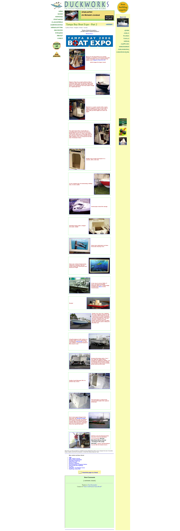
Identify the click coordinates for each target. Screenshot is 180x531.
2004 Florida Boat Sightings (76, 465)
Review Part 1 (89, 33)
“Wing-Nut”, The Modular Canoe (77, 467)
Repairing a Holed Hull (74, 468)
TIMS (70, 457)
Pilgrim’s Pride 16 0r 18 (99, 60)
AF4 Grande (79, 341)
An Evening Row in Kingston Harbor (78, 464)
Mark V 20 (123, 17)
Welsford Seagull (81, 418)
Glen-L (100, 286)
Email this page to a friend (90, 472)
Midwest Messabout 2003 (75, 459)
